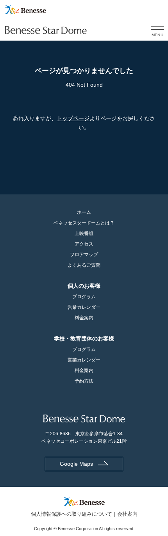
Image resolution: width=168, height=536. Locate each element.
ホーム (84, 212)
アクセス (84, 244)
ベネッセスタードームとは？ (84, 223)
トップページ (73, 118)
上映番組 (84, 233)
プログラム (84, 296)
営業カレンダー (84, 307)
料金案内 (84, 318)
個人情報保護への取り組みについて (71, 514)
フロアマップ (84, 254)
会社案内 (127, 514)
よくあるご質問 (84, 265)
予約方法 (84, 381)
